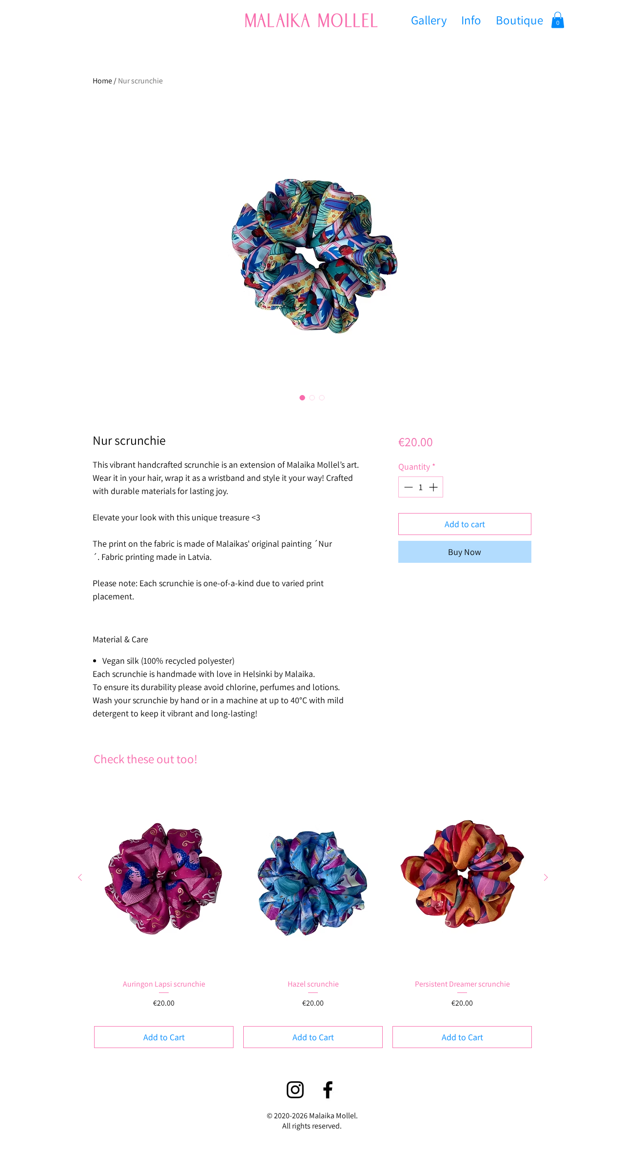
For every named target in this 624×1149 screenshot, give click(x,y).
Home (102, 81)
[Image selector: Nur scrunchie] (302, 397)
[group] (313, 917)
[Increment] (434, 487)
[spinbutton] (421, 487)
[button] (558, 20)
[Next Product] (546, 877)
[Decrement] (407, 487)
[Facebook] (327, 1089)
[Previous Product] (80, 877)
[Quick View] (164, 878)
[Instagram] (295, 1089)
